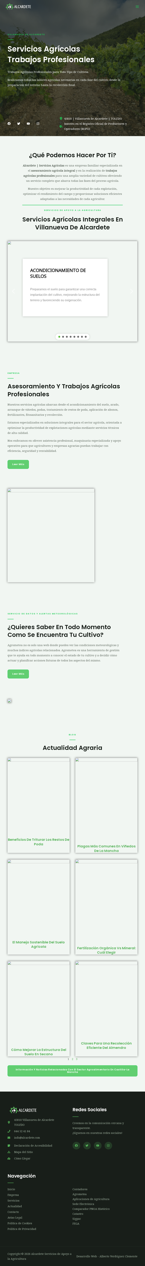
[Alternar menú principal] (137, 7)
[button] (13, 291)
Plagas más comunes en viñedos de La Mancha (106, 848)
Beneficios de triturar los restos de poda (38, 841)
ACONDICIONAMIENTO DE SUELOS (58, 273)
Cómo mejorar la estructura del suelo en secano (38, 1051)
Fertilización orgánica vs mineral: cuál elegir (106, 950)
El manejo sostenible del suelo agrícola (38, 944)
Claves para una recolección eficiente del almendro (106, 1045)
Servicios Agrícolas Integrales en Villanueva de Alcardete (72, 223)
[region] (72, 291)
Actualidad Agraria (72, 747)
